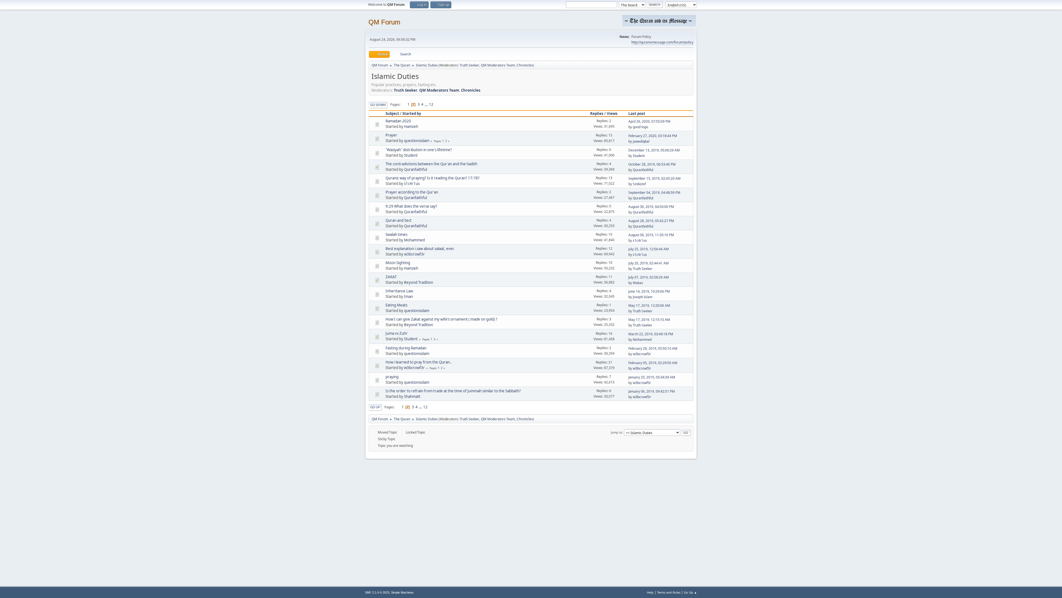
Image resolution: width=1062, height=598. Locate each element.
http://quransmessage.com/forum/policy (662, 42)
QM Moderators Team (498, 65)
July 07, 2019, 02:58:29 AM (648, 277)
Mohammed (414, 240)
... (427, 104)
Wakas (638, 282)
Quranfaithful (415, 169)
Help (650, 592)
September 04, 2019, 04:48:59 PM (654, 192)
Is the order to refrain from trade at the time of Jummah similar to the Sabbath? (453, 390)
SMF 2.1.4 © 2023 (377, 592)
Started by (411, 113)
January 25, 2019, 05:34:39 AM (651, 377)
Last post (636, 113)
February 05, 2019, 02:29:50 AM (652, 362)
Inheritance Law (399, 290)
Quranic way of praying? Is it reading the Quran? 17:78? (433, 178)
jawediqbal (641, 141)
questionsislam (416, 140)
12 (431, 104)
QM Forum (384, 22)
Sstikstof (639, 184)
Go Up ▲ (690, 592)
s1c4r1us (412, 183)
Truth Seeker (469, 65)
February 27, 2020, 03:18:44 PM (652, 135)
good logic (641, 127)
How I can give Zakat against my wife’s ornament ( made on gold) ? (441, 319)
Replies (596, 113)
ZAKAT (391, 276)
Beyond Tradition (418, 282)
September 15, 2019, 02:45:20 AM (654, 178)
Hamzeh (411, 126)
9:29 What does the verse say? (411, 206)
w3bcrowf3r (414, 254)
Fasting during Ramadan (406, 348)
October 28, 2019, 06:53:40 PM (652, 164)
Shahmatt (412, 396)
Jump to (616, 432)
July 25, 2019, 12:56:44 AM (648, 249)
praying (392, 376)
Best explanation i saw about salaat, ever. (420, 248)
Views (612, 113)
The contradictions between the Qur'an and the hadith (431, 163)
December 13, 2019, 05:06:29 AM (654, 150)
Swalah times (396, 234)
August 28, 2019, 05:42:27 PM (651, 220)
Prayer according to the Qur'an (412, 192)
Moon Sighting (398, 262)
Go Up (375, 407)
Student (411, 155)
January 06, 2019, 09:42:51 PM (651, 391)
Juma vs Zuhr (397, 333)
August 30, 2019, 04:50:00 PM (651, 206)
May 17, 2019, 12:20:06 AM (649, 305)
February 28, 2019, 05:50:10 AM (652, 348)
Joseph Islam (642, 297)
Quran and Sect (399, 220)
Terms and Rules (668, 592)
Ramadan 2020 (398, 120)
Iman (408, 296)
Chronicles (525, 65)
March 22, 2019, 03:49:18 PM (650, 334)
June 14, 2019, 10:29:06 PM (649, 291)
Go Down (378, 105)
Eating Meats (396, 305)
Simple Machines (402, 592)
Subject (392, 113)
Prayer (391, 135)
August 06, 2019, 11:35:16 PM (651, 235)
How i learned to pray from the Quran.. (419, 362)
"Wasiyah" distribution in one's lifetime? (419, 149)
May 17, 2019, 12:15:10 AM (649, 319)
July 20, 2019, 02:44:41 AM (648, 263)
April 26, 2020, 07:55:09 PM (649, 121)
